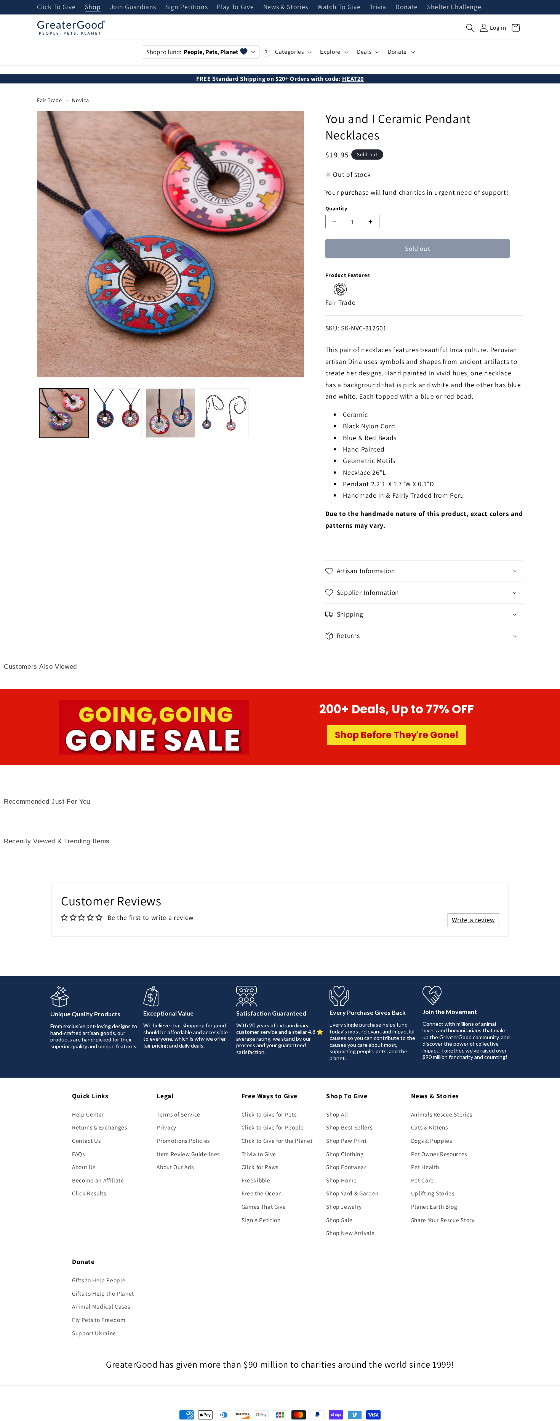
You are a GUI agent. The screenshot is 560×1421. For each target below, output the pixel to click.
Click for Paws (260, 1167)
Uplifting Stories (432, 1193)
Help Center (88, 1114)
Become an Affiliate (98, 1180)
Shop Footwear (346, 1167)
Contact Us (86, 1140)
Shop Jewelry (344, 1206)
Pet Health (425, 1167)
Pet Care (422, 1180)
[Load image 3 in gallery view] (170, 412)
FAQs (78, 1154)
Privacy (166, 1127)
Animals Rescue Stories (442, 1114)
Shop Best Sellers (349, 1127)
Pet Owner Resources (439, 1154)
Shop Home (341, 1180)
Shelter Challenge (454, 7)
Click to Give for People (273, 1127)
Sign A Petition (261, 1220)
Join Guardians (133, 7)
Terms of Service (178, 1114)
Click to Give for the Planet (277, 1140)
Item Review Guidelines (188, 1154)
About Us (83, 1167)
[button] (470, 28)
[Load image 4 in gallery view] (224, 412)
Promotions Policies (183, 1140)
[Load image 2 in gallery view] (117, 412)
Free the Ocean (262, 1193)
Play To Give (235, 7)
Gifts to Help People (98, 1280)
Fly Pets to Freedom (99, 1319)
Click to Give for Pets (269, 1114)
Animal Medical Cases (101, 1306)
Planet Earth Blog (434, 1206)
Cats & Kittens (429, 1127)
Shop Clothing (345, 1154)
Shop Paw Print (346, 1140)
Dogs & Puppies (431, 1140)
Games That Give (264, 1206)
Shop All (337, 1114)
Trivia (378, 7)
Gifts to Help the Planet (103, 1293)
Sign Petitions (186, 7)
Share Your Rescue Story (443, 1220)
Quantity (336, 208)
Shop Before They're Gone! (397, 735)
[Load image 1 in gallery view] (63, 412)
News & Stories (285, 7)
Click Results (89, 1193)
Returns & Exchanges (99, 1127)
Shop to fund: (192, 52)
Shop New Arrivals (350, 1233)
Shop (93, 7)
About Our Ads (175, 1167)
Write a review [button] (473, 919)
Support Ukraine (94, 1333)
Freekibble (256, 1180)
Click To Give (56, 7)
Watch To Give (339, 7)
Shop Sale (339, 1220)
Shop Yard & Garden (352, 1193)
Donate (406, 7)
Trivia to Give (259, 1154)
